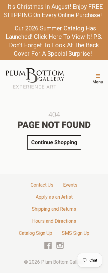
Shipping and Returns (54, 209)
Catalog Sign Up (35, 233)
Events (70, 185)
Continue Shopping (54, 142)
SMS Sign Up (75, 233)
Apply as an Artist (54, 197)
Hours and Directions (54, 221)
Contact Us (42, 185)
